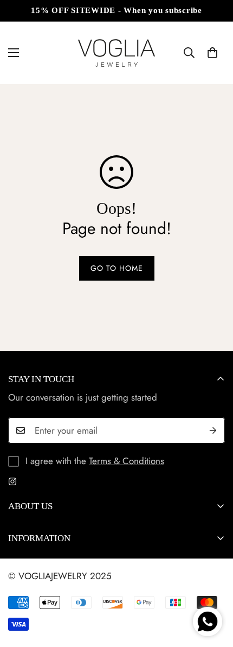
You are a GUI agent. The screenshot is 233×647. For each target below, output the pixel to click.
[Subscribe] (213, 430)
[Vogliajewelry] (116, 53)
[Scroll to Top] (213, 589)
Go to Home (116, 268)
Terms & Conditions (126, 460)
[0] (212, 52)
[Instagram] (12, 481)
